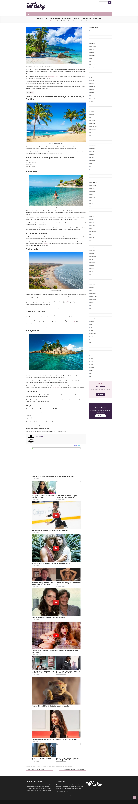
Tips (91, 345)
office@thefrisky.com (63, 791)
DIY (91, 117)
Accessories (93, 30)
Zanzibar (70, 766)
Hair (91, 179)
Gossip (92, 169)
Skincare (92, 321)
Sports (91, 324)
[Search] (109, 2)
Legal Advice (93, 231)
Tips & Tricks (93, 349)
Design (92, 114)
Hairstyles (92, 191)
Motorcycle (92, 262)
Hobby (91, 203)
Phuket (49, 766)
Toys (91, 355)
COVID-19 (92, 101)
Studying (92, 327)
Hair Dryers (93, 185)
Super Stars (93, 333)
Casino (92, 74)
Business (92, 61)
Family (91, 132)
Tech (91, 336)
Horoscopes (93, 210)
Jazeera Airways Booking (38, 766)
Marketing (92, 250)
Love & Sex (93, 240)
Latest (94, 801)
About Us (84, 801)
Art (91, 40)
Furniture (92, 148)
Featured (92, 139)
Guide (91, 172)
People (92, 287)
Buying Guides (93, 64)
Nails (91, 274)
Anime (91, 37)
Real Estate (93, 299)
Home (33, 14)
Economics (92, 120)
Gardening (92, 160)
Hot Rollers (92, 213)
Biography (92, 55)
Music (91, 271)
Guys (91, 176)
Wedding (92, 376)
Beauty (92, 49)
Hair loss (92, 188)
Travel (103, 14)
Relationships (69, 14)
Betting (92, 52)
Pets (91, 290)
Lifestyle (92, 237)
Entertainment (83, 14)
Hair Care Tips (93, 182)
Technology (93, 339)
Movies (56, 14)
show (32, 92)
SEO (91, 315)
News (38, 14)
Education (92, 123)
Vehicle (92, 367)
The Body (92, 342)
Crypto (91, 108)
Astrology (92, 43)
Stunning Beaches (55, 766)
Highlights (92, 197)
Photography (93, 293)
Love (62, 14)
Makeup (92, 247)
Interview (92, 225)
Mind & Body (93, 256)
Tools (91, 352)
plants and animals (56, 387)
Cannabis (92, 67)
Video (91, 370)
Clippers (92, 89)
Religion (92, 308)
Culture (92, 111)
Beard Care (93, 46)
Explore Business (100, 415)
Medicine (92, 253)
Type (91, 361)
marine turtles (47, 243)
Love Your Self (93, 244)
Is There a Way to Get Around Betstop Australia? (73, 769)
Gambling (92, 154)
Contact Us (89, 801)
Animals (92, 33)
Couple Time (93, 98)
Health (44, 14)
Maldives (46, 766)
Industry (92, 219)
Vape (91, 364)
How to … (92, 216)
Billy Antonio (30, 66)
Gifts (91, 163)
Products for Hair (94, 296)
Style (76, 14)
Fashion (92, 135)
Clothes (92, 92)
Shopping (92, 318)
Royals (98, 14)
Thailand (65, 766)
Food (91, 142)
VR (91, 373)
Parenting (91, 14)
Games (92, 157)
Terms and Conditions (101, 801)
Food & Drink (93, 145)
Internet (92, 222)
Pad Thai (73, 321)
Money (92, 259)
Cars (91, 71)
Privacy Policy (109, 801)
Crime (91, 105)
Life (91, 234)
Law (91, 228)
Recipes (92, 302)
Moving (92, 268)
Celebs (50, 14)
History (92, 200)
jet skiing (66, 301)
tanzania (61, 766)
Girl (91, 166)
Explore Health (100, 394)
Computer (92, 95)
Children (92, 83)
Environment (93, 129)
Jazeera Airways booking (53, 76)
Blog (91, 58)
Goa (31, 766)
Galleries (92, 151)
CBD (91, 77)
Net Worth (92, 278)
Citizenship (92, 86)
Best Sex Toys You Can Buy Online (36, 769)
